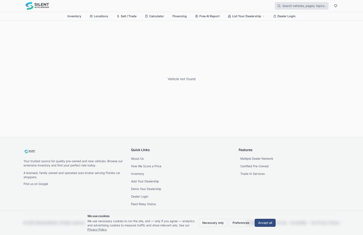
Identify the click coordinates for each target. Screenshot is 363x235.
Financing (179, 16)
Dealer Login (287, 16)
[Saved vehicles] (335, 6)
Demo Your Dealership (146, 189)
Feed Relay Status (143, 204)
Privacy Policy (97, 229)
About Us (137, 158)
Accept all (265, 222)
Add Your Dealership (145, 181)
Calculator (156, 16)
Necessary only (213, 222)
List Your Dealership (246, 16)
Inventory (74, 16)
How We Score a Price (146, 166)
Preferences (241, 222)
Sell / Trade (129, 16)
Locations (101, 16)
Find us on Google (36, 184)
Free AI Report (209, 16)
